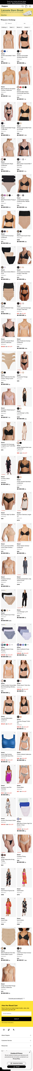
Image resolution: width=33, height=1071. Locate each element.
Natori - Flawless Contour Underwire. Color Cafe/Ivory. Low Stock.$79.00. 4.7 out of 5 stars (8, 571)
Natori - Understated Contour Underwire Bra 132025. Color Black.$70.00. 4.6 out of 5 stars (24, 191)
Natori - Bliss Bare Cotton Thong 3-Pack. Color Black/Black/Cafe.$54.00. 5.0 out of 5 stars (8, 191)
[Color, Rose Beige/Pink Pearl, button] (20, 681)
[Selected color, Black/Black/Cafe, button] (2, 195)
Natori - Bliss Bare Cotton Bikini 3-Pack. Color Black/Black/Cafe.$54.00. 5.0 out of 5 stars (8, 263)
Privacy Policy (16, 1058)
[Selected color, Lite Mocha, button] (2, 159)
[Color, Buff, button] (20, 477)
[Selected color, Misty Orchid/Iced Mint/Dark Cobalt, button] (18, 819)
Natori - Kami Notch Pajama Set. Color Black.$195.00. (8, 882)
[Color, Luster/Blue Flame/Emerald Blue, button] (9, 645)
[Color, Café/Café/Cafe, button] (7, 610)
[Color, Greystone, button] (5, 231)
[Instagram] (4, 1029)
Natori (11, 27)
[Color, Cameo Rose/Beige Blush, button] (20, 267)
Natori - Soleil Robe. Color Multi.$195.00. (8, 911)
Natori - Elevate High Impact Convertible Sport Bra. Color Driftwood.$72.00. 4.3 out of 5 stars (24, 83)
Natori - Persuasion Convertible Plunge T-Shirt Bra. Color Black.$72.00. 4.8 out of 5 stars (24, 263)
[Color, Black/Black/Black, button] (5, 610)
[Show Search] (22, 6)
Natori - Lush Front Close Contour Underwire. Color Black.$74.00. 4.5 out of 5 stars (24, 944)
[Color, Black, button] (25, 87)
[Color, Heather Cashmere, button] (20, 408)
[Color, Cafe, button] (20, 123)
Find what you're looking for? (16, 998)
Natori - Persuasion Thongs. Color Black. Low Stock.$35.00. (24, 368)
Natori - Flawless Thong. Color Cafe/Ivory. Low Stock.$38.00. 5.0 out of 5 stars (24, 850)
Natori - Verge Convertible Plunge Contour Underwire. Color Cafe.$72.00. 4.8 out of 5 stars (8, 978)
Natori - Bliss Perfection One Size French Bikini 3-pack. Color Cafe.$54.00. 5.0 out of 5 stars (8, 944)
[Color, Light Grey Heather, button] (23, 159)
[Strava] (13, 1029)
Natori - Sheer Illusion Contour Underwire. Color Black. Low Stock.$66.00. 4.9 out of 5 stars (24, 538)
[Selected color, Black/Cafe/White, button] (2, 610)
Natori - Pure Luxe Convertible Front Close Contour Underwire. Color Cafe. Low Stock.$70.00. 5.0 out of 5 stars (8, 538)
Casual (26, 27)
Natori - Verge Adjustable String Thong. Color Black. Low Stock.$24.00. (8, 850)
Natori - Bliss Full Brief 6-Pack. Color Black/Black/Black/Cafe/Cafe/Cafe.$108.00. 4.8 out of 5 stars (8, 299)
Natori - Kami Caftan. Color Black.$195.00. (24, 911)
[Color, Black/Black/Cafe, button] (20, 819)
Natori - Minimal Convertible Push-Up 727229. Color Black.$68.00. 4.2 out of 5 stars (24, 119)
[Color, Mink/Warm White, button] (23, 303)
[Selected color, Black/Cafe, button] (18, 681)
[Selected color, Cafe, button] (2, 51)
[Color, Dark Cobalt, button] (5, 51)
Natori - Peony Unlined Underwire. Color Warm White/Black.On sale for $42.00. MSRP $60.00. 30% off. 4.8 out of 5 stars (24, 747)
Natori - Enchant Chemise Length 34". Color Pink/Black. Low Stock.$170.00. (24, 506)
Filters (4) (10, 23)
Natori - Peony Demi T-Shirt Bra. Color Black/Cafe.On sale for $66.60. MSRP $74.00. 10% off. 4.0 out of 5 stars (24, 676)
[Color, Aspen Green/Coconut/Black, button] (5, 645)
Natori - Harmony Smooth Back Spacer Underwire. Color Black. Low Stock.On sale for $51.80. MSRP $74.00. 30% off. (8, 333)
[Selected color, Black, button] (18, 51)
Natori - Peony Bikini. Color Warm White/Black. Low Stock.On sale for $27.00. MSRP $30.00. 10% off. (24, 780)
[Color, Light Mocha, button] (7, 231)
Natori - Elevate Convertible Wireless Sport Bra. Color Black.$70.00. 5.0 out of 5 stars (24, 47)
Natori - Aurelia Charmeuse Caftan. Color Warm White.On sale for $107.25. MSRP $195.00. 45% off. (8, 815)
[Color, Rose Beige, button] (20, 195)
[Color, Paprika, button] (20, 87)
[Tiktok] (8, 1029)
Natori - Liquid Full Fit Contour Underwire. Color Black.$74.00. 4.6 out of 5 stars (8, 227)
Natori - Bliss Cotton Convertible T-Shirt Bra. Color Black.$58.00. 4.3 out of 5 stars (24, 155)
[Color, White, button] (20, 159)
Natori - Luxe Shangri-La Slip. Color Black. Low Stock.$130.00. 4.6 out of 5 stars (24, 403)
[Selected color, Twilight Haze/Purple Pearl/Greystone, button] (2, 645)
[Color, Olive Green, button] (23, 87)
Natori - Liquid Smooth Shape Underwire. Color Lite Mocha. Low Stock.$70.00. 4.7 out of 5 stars (8, 155)
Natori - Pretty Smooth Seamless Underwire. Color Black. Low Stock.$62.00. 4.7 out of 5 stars (24, 473)
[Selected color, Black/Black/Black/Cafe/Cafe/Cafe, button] (18, 231)
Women (19, 27)
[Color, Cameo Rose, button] (20, 372)
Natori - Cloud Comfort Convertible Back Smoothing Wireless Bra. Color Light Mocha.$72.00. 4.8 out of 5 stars (8, 676)
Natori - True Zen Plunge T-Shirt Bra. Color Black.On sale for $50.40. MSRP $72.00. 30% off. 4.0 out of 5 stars (24, 712)
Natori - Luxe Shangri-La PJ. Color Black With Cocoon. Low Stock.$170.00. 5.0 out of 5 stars (24, 605)
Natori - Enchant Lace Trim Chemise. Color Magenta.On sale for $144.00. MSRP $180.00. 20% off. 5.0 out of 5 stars (8, 780)
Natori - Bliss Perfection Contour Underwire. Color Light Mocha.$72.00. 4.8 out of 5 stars (24, 333)
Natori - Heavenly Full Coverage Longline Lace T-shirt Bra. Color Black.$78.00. (8, 437)
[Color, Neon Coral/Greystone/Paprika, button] (7, 645)
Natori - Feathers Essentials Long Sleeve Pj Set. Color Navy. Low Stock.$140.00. (24, 571)
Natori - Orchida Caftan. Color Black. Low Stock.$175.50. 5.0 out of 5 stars (8, 473)
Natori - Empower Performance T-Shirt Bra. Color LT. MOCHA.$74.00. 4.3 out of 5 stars (8, 403)
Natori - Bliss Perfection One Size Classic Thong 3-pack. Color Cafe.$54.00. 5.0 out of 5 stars (8, 368)
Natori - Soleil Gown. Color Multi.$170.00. (24, 882)
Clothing (4, 27)
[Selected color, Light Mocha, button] (2, 681)
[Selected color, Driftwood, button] (18, 87)
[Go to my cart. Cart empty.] (26, 6)
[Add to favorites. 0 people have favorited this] (15, 31)
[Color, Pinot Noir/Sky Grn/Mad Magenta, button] (5, 195)
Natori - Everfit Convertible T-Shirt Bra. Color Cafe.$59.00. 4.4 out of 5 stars (8, 47)
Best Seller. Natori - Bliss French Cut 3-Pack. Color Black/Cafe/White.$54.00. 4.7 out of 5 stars (8, 605)
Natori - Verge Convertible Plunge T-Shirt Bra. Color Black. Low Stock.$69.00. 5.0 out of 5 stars (8, 119)
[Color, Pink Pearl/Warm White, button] (20, 303)
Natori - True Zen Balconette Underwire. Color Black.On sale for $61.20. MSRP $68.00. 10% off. (8, 712)
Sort (24, 23)
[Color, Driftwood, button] (20, 51)
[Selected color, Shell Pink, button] (18, 443)
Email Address (7, 1013)
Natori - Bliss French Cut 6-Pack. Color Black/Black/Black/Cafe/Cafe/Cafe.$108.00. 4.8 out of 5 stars (24, 227)
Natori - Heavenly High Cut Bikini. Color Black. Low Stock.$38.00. (8, 506)
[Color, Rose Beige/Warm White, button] (20, 948)
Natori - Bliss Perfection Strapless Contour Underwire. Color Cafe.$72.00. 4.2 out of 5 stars (8, 83)
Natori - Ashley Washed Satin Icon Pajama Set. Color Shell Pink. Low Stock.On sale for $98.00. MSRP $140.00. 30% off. (24, 437)
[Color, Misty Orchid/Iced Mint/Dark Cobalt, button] (5, 267)
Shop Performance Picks (19, 3)
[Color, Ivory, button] (23, 267)
